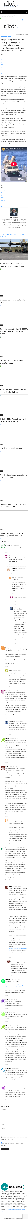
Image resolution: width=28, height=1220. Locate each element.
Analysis (24, 1214)
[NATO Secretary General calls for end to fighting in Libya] (14, 375)
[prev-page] (0, 539)
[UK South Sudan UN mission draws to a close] (14, 346)
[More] (14, 74)
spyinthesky (17, 608)
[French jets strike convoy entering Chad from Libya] (14, 461)
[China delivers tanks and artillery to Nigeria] (14, 282)
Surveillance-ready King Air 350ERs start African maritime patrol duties (14, 331)
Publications (6, 1215)
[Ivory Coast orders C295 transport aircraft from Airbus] (14, 490)
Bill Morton (8, 1068)
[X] (14, 229)
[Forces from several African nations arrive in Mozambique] (14, 249)
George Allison (6, 50)
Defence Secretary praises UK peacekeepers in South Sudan (12, 534)
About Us (16, 1215)
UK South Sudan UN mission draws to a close (11, 361)
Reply (6, 552)
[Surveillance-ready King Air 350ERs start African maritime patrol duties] (14, 315)
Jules (6, 999)
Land (14, 1214)
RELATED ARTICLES (7, 234)
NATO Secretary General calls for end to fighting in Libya (13, 390)
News (3, 1214)
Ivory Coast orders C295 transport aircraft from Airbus (13, 505)
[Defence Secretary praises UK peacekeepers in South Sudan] (14, 519)
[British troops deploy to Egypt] (14, 434)
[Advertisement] (14, 1168)
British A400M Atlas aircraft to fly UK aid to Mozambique (13, 420)
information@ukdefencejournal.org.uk (16, 1209)
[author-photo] (14, 212)
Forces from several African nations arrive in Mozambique (12, 264)
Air (20, 1214)
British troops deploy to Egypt (12, 448)
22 (21, 50)
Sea (17, 1214)
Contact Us (22, 1215)
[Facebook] (1, 1211)
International (4, 36)
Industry (11, 1215)
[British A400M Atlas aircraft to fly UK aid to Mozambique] (14, 405)
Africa (9, 36)
